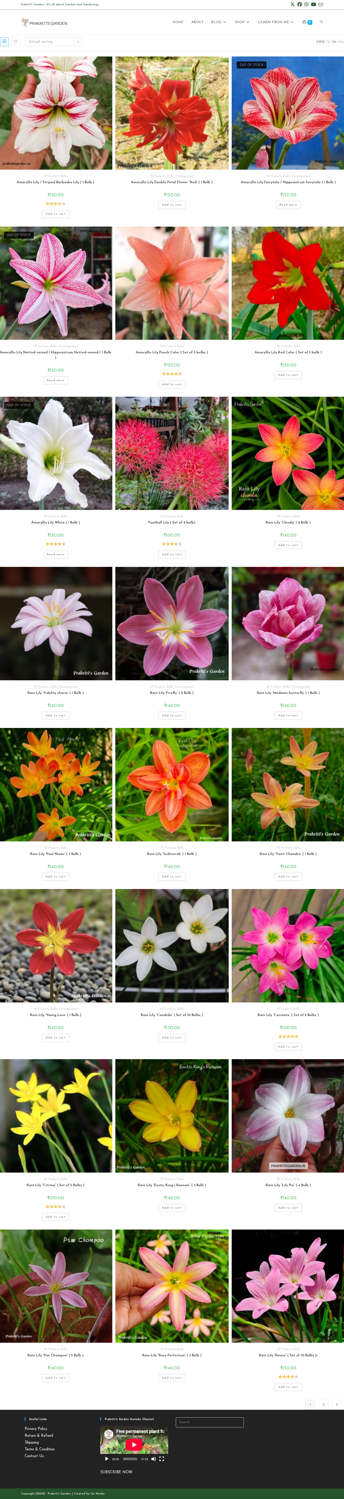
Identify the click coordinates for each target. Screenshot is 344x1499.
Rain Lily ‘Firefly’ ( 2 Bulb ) (172, 693)
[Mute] (153, 1458)
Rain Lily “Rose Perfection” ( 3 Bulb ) (172, 1355)
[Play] (106, 1458)
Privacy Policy (36, 1429)
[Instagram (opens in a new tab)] (306, 5)
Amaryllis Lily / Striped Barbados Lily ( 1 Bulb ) (55, 182)
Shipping (32, 1443)
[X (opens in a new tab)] (292, 5)
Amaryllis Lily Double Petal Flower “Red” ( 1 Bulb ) (172, 182)
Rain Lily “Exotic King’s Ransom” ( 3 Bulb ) (172, 1185)
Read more (288, 204)
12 (328, 41)
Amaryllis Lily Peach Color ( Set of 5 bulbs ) (172, 352)
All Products (51, 176)
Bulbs (64, 176)
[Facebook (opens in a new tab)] (299, 5)
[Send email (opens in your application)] (320, 5)
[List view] (15, 42)
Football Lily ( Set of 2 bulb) (171, 523)
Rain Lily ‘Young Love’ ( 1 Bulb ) (55, 1015)
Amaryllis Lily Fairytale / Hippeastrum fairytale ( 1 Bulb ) (288, 182)
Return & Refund (39, 1436)
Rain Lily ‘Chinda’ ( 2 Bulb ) (288, 523)
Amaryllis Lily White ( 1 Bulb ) (55, 523)
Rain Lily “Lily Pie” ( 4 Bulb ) (288, 1185)
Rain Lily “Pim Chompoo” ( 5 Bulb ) (55, 1355)
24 (334, 41)
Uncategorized (184, 176)
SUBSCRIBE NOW (116, 1472)
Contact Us (34, 1456)
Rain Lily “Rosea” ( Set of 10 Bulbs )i (288, 1355)
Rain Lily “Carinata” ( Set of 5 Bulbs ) (288, 1015)
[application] (134, 1445)
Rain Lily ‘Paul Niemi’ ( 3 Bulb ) (55, 854)
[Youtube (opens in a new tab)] (313, 5)
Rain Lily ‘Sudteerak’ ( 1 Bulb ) (172, 854)
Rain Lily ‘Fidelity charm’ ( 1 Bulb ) (55, 693)
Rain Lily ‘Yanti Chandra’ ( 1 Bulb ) (288, 854)
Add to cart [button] (56, 214)
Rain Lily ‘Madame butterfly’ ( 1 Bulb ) (288, 693)
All (341, 41)
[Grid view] (4, 42)
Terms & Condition (40, 1449)
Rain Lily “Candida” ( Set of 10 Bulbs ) (172, 1015)
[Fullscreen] (161, 1458)
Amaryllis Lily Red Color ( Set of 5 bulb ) (288, 352)
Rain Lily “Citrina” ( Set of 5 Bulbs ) (55, 1185)
